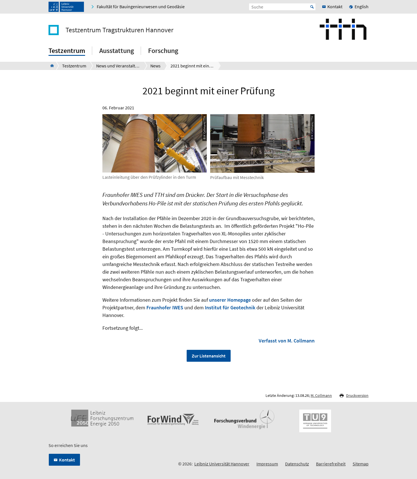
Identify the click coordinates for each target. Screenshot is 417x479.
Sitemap (360, 464)
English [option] (361, 6)
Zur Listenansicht (209, 356)
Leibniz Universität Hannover (221, 464)
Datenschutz (297, 464)
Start (312, 6)
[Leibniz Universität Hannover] (66, 7)
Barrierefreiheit (331, 464)
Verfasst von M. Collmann (287, 340)
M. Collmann (321, 395)
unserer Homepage (230, 300)
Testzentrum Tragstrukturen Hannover (119, 30)
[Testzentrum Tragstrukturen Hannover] (50, 66)
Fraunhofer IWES (164, 307)
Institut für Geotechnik (230, 307)
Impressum (267, 464)
